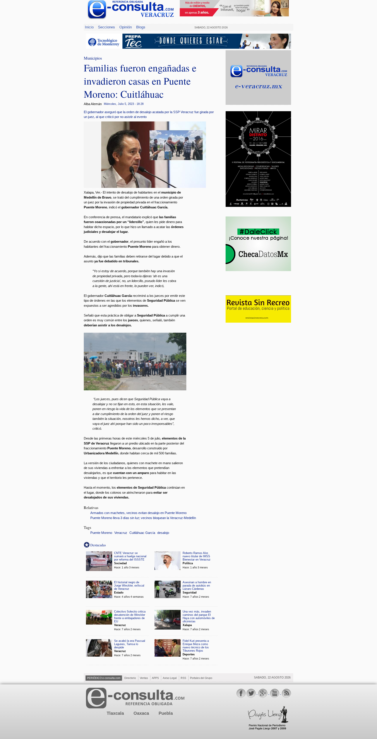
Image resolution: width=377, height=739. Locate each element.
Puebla (166, 713)
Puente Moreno (101, 533)
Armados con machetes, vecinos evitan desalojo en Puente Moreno (138, 513)
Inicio (89, 27)
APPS (155, 678)
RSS (183, 678)
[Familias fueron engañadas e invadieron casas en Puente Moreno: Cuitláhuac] (153, 187)
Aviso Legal (170, 678)
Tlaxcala (115, 713)
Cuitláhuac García (142, 533)
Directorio (130, 678)
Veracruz (120, 533)
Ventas (144, 678)
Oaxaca (141, 713)
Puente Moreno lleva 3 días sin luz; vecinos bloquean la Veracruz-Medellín (143, 518)
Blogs (140, 27)
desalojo (163, 533)
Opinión (125, 27)
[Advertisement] (206, 260)
